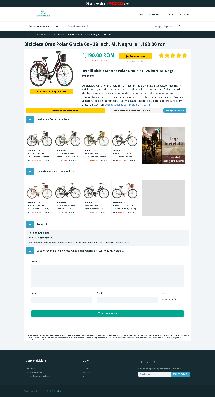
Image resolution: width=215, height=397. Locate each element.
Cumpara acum (137, 56)
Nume (34, 293)
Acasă (27, 34)
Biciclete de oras (44, 34)
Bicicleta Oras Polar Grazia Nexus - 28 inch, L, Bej (39, 207)
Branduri (154, 14)
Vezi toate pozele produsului (51, 91)
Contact (185, 14)
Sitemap (86, 372)
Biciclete (57, 391)
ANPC (85, 376)
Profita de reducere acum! (65, 111)
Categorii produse (39, 26)
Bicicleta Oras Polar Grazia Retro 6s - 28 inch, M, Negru (66, 207)
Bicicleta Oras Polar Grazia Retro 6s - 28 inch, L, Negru (94, 207)
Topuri (170, 14)
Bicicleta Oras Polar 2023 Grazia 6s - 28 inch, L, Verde (95, 155)
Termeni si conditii (34, 372)
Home (140, 14)
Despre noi (30, 368)
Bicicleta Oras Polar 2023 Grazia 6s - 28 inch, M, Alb (67, 155)
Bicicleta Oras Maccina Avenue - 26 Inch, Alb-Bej (124, 207)
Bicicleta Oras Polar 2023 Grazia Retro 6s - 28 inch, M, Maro (124, 155)
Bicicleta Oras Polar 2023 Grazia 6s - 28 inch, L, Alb (39, 155)
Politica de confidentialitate (38, 376)
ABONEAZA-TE (182, 374)
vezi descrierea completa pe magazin (127, 104)
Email (99, 293)
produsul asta (122, 242)
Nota (164, 293)
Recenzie (35, 261)
